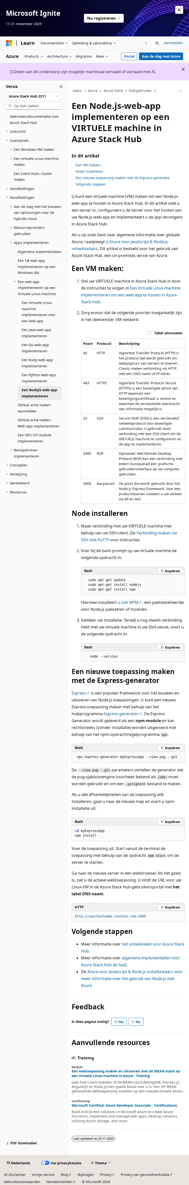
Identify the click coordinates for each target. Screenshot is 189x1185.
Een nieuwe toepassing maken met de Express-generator (123, 177)
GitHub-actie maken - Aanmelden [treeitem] (35, 408)
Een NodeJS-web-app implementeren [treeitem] (39, 393)
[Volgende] (146, 43)
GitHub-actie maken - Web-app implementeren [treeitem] (38, 423)
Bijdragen (86, 1174)
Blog (64, 1174)
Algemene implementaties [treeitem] (39, 251)
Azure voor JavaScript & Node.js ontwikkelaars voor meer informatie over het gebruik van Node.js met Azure (132, 978)
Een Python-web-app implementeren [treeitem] (39, 377)
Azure (92, 90)
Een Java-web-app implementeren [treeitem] (36, 332)
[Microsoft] (9, 43)
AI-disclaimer (15, 1174)
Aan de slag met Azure (161, 56)
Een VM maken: (88, 165)
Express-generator (121, 713)
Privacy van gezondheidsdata (145, 1174)
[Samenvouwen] (61, 86)
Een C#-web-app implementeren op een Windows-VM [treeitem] (37, 266)
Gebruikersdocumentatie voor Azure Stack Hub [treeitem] (34, 119)
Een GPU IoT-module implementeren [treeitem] (34, 438)
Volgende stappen (91, 184)
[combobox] (34, 96)
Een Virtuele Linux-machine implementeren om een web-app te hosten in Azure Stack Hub (130, 295)
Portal (129, 56)
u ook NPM (128, 602)
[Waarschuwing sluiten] (179, 10)
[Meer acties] (180, 91)
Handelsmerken (59, 1181)
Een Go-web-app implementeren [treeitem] (35, 347)
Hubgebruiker (140, 90)
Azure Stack (113, 90)
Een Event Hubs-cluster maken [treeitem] (33, 176)
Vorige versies (43, 1174)
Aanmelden (173, 42)
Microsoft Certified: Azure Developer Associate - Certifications (124, 1105)
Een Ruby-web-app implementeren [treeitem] (37, 362)
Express (79, 693)
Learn (77, 90)
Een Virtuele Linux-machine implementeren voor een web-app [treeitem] (38, 311)
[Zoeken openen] (157, 43)
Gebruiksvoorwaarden (22, 1181)
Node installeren (89, 171)
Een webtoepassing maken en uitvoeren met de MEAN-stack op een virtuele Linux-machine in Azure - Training (126, 1073)
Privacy (105, 1174)
